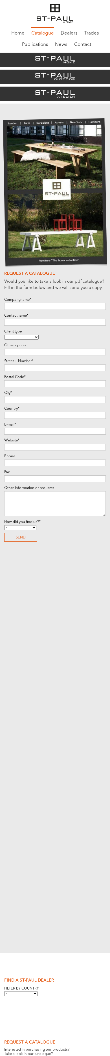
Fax (7, 472)
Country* (11, 409)
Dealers (69, 33)
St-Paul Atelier (55, 94)
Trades (91, 33)
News (61, 44)
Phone (9, 456)
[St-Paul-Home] (55, 13)
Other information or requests (29, 488)
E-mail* (10, 424)
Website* (11, 440)
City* (8, 393)
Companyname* (17, 300)
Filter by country (21, 988)
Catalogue (42, 33)
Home (18, 33)
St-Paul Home (55, 60)
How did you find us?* (22, 522)
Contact (82, 44)
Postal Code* (15, 377)
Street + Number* (19, 361)
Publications (35, 44)
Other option (15, 345)
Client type (13, 331)
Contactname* (16, 315)
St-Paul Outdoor (55, 77)
